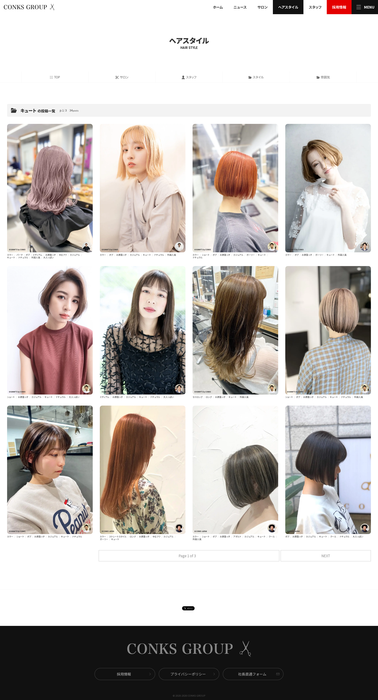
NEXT (325, 555)
